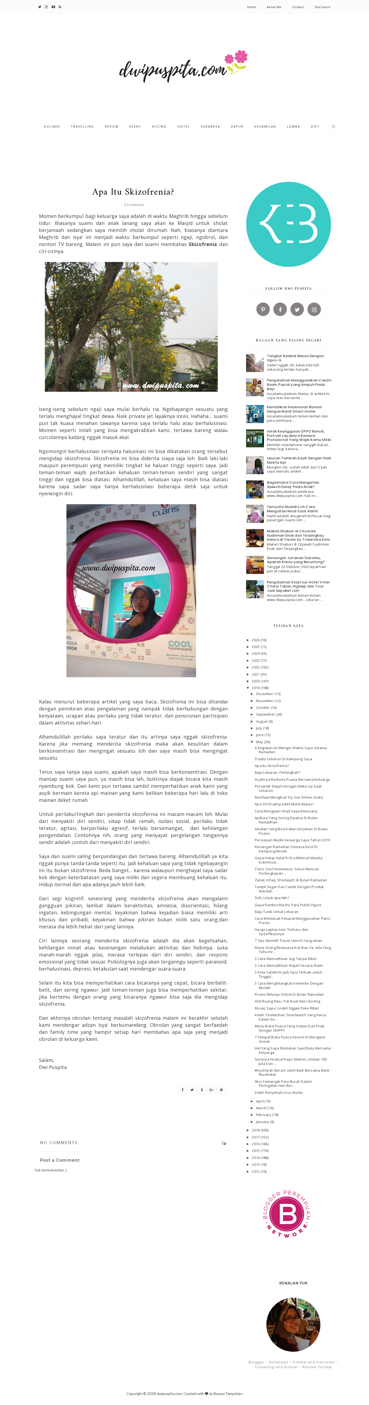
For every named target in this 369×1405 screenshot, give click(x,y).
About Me (274, 7)
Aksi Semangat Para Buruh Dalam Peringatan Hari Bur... (283, 1083)
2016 (256, 1143)
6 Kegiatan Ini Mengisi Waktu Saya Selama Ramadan (291, 750)
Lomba (293, 126)
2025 (256, 646)
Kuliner (52, 126)
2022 (256, 667)
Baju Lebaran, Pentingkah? (277, 772)
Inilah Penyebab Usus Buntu (279, 1092)
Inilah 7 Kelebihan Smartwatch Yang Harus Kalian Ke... (291, 1017)
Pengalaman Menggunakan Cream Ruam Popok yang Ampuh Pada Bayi (299, 384)
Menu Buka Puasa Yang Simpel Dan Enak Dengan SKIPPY (289, 1028)
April (260, 1101)
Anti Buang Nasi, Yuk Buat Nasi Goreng (287, 1001)
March (262, 1107)
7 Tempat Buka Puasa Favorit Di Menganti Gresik (290, 1039)
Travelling (82, 126)
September (266, 714)
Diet (315, 126)
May (260, 741)
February (264, 1114)
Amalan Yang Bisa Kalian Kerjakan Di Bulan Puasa (291, 831)
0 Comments (134, 204)
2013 (256, 1164)
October (263, 707)
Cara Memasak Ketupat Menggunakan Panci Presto (292, 920)
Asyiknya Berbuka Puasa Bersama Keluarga (292, 779)
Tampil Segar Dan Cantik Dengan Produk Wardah (289, 889)
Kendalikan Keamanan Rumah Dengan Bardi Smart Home (294, 409)
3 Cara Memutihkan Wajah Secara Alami (289, 965)
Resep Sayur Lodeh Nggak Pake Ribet (287, 1008)
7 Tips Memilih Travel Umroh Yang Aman (289, 940)
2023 (256, 660)
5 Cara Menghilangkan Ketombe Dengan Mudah (289, 985)
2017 (256, 1137)
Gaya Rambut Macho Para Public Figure (288, 904)
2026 (256, 639)
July (259, 728)
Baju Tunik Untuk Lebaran (276, 911)
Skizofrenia (203, 244)
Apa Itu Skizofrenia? (272, 765)
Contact (298, 7)
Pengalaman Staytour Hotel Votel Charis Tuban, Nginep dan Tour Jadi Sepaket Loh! (298, 586)
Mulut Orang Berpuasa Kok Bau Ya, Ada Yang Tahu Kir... (293, 949)
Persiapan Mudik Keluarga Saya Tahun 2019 (292, 840)
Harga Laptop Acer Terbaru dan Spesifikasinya (281, 931)
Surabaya (210, 126)
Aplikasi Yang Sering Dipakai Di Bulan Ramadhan (286, 820)
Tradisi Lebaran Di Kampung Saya (283, 758)
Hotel (183, 126)
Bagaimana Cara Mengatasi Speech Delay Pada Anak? (293, 484)
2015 (256, 1150)
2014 (256, 1157)
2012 (256, 1171)
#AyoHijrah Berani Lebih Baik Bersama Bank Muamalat (292, 1072)
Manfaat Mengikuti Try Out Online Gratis (289, 797)
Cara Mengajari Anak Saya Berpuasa (286, 811)
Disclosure (322, 7)
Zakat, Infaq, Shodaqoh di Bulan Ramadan (291, 880)
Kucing (159, 126)
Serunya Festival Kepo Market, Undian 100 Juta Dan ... (291, 1061)
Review (112, 126)
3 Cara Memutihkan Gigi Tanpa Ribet (286, 958)
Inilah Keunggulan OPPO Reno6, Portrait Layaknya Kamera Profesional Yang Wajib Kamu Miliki (299, 435)
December (265, 693)
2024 (256, 653)
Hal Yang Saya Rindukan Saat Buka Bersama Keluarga (293, 1050)
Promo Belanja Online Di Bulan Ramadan (289, 994)
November (265, 700)
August (262, 721)
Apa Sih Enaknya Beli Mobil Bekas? (284, 804)
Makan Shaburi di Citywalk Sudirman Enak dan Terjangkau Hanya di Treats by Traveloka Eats (298, 535)
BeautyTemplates (228, 1393)
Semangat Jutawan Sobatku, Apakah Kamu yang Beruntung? (296, 560)
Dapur (237, 126)
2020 (256, 681)
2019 (256, 687)
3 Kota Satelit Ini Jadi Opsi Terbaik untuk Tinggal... (288, 974)
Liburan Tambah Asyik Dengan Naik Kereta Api (299, 460)
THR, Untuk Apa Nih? (272, 897)
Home (251, 7)
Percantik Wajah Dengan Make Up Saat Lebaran (288, 788)
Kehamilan (265, 126)
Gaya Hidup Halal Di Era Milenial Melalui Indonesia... (289, 860)
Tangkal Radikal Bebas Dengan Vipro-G (295, 358)
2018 (256, 1130)
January (263, 1121)
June (260, 734)
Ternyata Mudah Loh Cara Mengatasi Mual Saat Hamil (292, 509)
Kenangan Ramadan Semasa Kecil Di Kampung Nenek (286, 848)
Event (135, 126)
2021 (256, 674)
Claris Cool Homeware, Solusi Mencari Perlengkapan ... (287, 871)
